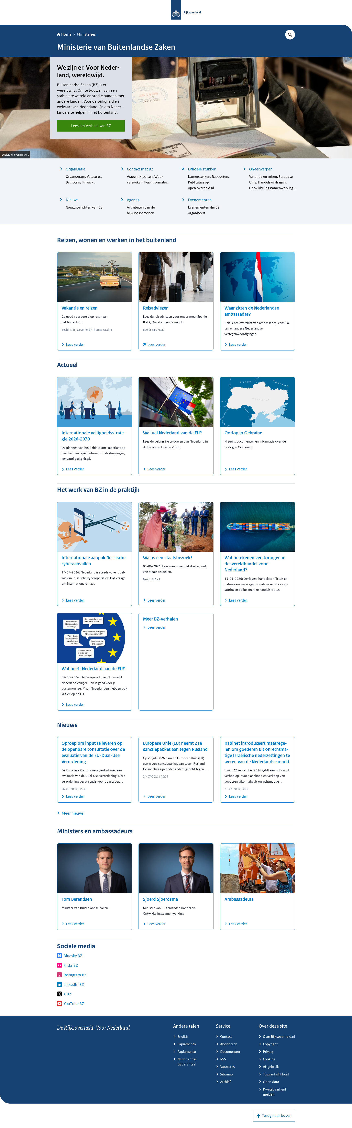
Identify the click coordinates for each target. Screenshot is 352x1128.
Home (66, 34)
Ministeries (86, 34)
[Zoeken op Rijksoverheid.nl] (290, 35)
